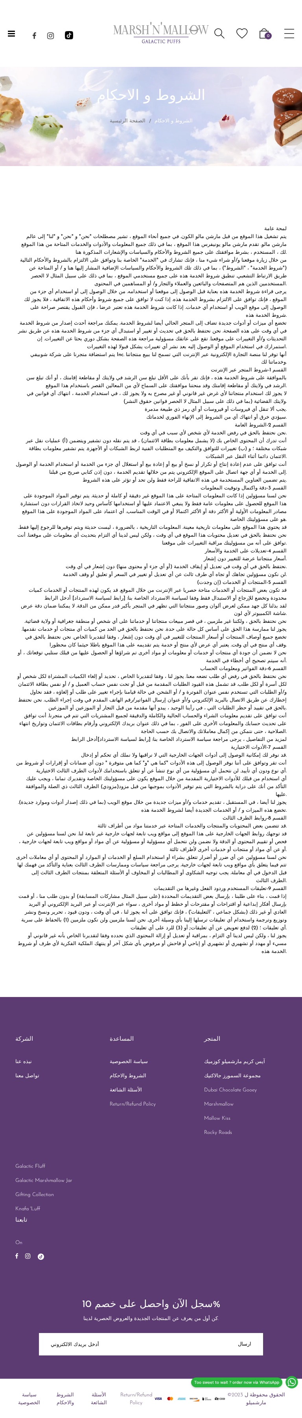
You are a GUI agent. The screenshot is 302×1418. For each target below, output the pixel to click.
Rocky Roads (218, 1132)
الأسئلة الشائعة (126, 1090)
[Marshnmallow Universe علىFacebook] (34, 37)
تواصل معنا (27, 1075)
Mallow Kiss (217, 1118)
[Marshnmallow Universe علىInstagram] (50, 37)
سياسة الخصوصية (129, 1061)
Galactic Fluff (30, 1166)
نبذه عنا (23, 1061)
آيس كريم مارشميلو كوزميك (234, 1061)
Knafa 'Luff (27, 1208)
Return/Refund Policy (133, 1104)
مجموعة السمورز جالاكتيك (232, 1075)
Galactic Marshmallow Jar (43, 1180)
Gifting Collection (34, 1194)
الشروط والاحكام (128, 1075)
